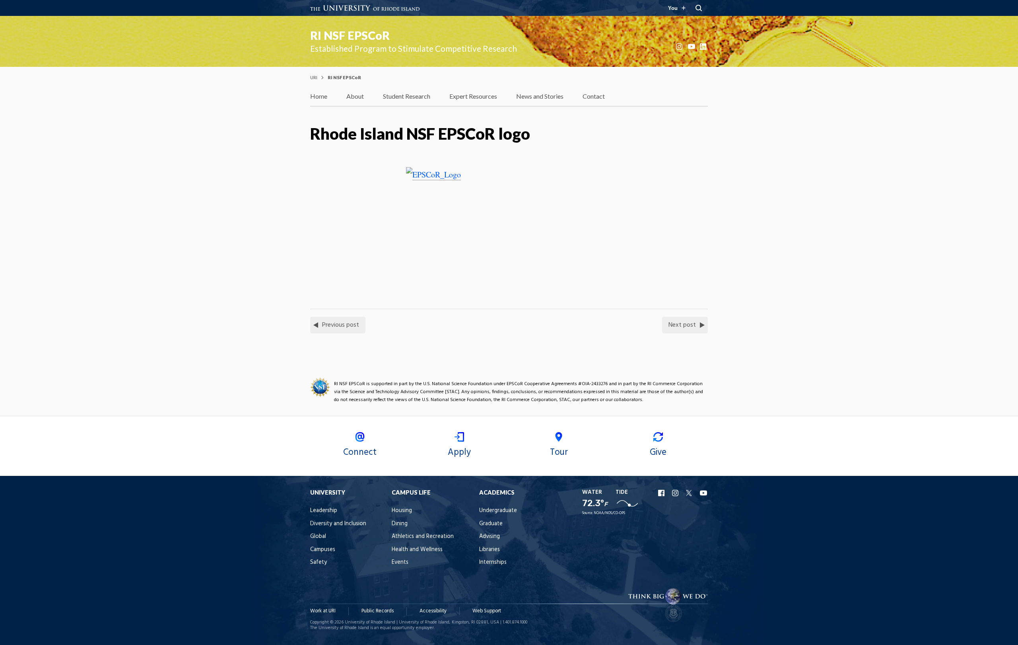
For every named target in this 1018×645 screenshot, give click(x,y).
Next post (682, 325)
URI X (690, 493)
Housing (402, 510)
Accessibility (433, 611)
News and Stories (539, 96)
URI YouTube (704, 493)
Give (658, 452)
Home (318, 96)
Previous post (340, 325)
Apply (459, 452)
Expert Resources (473, 96)
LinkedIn (704, 46)
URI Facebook (662, 493)
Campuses (322, 549)
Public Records (377, 611)
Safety (318, 562)
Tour (559, 452)
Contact (594, 96)
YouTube (692, 46)
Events (400, 562)
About (355, 96)
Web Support (486, 611)
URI (313, 77)
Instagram (680, 46)
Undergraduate (498, 510)
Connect (360, 452)
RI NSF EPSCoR (350, 35)
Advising (489, 536)
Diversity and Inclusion (338, 523)
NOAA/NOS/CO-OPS (609, 513)
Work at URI (323, 611)
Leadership (323, 510)
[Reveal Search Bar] (699, 8)
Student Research (406, 96)
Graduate (491, 523)
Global (318, 536)
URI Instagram (676, 493)
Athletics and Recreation (423, 536)
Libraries (489, 549)
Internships (493, 562)
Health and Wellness (417, 549)
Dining (400, 523)
